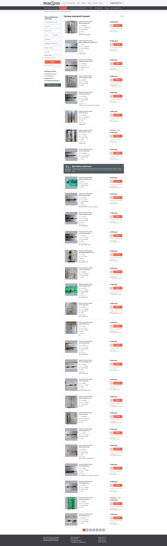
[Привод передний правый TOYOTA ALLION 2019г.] (71, 97)
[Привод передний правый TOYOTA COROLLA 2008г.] (71, 81)
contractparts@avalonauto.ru (52, 80)
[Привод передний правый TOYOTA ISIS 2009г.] (71, 308)
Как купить (63, 3)
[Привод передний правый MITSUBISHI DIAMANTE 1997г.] (71, 256)
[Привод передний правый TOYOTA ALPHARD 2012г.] (71, 365)
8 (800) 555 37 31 (116, 3)
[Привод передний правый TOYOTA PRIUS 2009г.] (71, 273)
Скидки (78, 3)
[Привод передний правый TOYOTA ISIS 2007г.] (71, 384)
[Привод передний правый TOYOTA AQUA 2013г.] (71, 434)
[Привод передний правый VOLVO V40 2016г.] (71, 116)
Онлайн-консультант (52, 85)
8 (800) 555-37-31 (49, 78)
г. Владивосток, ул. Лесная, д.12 (78, 542)
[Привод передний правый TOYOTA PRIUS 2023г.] (71, 27)
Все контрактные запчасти (51, 8)
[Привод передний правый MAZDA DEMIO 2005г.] (71, 327)
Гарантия (89, 3)
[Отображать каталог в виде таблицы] (121, 16)
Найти (52, 62)
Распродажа (63, 8)
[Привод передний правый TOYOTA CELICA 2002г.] (71, 237)
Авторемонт (83, 3)
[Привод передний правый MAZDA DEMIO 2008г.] (71, 450)
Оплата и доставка (71, 3)
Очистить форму (49, 65)
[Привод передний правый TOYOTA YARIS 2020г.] (71, 154)
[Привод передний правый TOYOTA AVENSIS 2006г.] (71, 289)
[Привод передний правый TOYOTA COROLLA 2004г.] (71, 218)
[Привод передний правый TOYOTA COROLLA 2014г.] (71, 402)
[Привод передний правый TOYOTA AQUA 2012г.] (71, 519)
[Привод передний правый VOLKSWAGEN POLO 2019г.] (71, 65)
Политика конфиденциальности (51, 538)
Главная (46, 11)
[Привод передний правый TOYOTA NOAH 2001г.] (71, 469)
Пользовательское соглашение (50, 540)
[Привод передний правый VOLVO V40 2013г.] (71, 418)
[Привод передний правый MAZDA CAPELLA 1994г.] (71, 135)
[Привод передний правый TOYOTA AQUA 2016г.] (71, 487)
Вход (107, 8)
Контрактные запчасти (54, 11)
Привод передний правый (65, 11)
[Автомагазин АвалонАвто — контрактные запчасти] (51, 3)
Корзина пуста (117, 8)
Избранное (100, 8)
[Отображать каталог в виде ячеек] (123, 16)
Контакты (101, 3)
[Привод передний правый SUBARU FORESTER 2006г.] (71, 183)
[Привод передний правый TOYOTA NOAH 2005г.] (71, 346)
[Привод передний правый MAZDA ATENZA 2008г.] (71, 199)
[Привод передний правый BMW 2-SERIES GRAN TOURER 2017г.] (71, 46)
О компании (95, 3)
